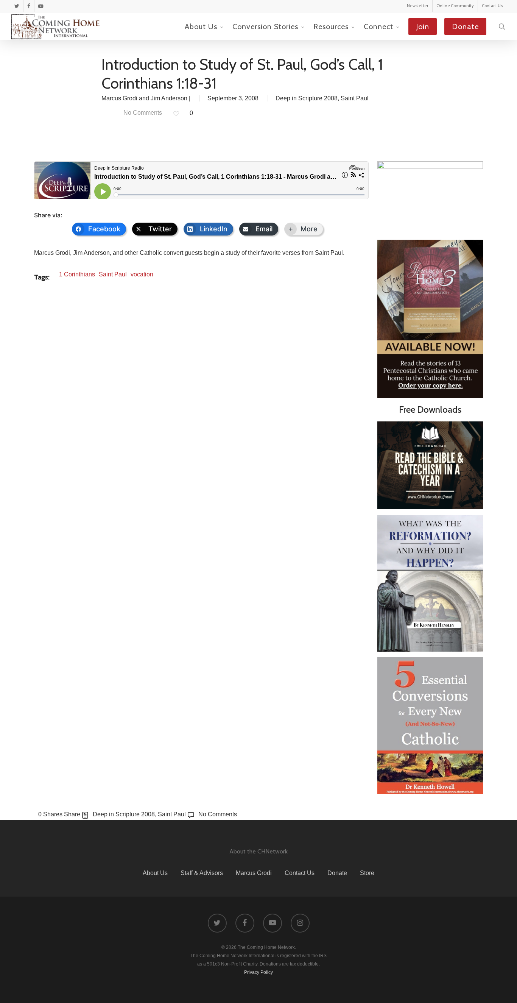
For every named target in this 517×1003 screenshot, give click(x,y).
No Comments (142, 112)
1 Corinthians (77, 274)
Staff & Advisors (202, 873)
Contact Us (300, 873)
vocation (142, 274)
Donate (337, 873)
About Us (155, 873)
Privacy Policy (258, 972)
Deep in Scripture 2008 (307, 98)
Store (367, 873)
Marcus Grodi (254, 873)
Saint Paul (355, 98)
